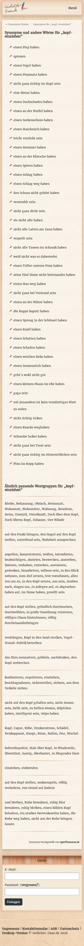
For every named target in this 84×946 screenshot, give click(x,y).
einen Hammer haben (29, 147)
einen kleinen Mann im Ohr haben (38, 384)
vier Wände (55, 520)
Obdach (40, 504)
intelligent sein (27, 713)
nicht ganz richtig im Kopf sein (36, 84)
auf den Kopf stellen (20, 607)
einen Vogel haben (27, 65)
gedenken (12, 570)
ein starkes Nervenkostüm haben (44, 813)
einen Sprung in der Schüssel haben (40, 320)
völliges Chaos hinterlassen (25, 617)
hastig (27, 753)
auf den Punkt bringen (21, 534)
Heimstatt (55, 504)
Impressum (10, 929)
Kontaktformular (35, 929)
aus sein (58, 581)
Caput (18, 728)
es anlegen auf (42, 587)
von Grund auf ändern (38, 788)
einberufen (30, 768)
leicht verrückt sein (27, 138)
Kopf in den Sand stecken (43, 637)
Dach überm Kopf (18, 520)
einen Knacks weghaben (31, 427)
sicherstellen (41, 683)
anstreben (68, 560)
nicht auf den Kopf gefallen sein (29, 703)
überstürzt (12, 753)
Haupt (31, 733)
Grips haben (50, 713)
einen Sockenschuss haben (33, 120)
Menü (72, 8)
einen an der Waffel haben (33, 111)
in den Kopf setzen (36, 581)
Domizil (21, 514)
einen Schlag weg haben (31, 184)
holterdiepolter (16, 748)
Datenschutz (69, 929)
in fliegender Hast (65, 753)
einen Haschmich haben (31, 129)
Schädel (62, 728)
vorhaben (25, 565)
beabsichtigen (15, 560)
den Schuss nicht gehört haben (36, 193)
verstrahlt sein (24, 202)
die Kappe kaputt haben (31, 311)
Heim (9, 514)
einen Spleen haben (28, 165)
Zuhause (39, 520)
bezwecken (50, 560)
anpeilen (11, 554)
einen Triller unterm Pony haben (37, 266)
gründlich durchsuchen (54, 607)
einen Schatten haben (29, 338)
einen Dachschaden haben (32, 102)
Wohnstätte (31, 509)
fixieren (10, 565)
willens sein (50, 570)
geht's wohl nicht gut (29, 375)
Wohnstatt (12, 509)
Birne (41, 733)
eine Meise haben (26, 93)
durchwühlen (15, 612)
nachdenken (60, 657)
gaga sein (20, 393)
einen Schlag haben (27, 175)
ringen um (22, 587)
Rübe (28, 728)
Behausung (24, 504)
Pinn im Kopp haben (28, 464)
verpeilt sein (22, 238)
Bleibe (9, 504)
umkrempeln (47, 782)
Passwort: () (22, 885)
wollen (48, 554)
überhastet (42, 753)
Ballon (52, 733)
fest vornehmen (57, 576)
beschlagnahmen (17, 683)
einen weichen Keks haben (33, 357)
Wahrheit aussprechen (59, 540)
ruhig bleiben (31, 808)
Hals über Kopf (41, 748)
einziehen (51, 677)
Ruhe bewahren (36, 802)
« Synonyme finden (17, 24)
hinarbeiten (30, 570)
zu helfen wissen (42, 708)
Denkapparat (14, 733)
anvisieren (58, 565)
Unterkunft (37, 514)
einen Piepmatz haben (30, 74)
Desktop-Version (15, 933)
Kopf (8, 728)
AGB (54, 929)
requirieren (33, 677)
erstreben (41, 565)
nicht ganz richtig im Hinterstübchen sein (45, 455)
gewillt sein (56, 592)
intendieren (64, 554)
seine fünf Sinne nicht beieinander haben (44, 275)
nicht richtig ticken (27, 418)
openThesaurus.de (69, 842)
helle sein (20, 708)
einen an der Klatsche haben (34, 156)
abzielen (34, 560)
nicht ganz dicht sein (29, 211)
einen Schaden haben (29, 347)
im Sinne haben (33, 592)
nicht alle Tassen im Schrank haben (40, 247)
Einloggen (13, 902)
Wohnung (49, 509)
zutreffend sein (28, 540)
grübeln (43, 657)
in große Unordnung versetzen (49, 612)
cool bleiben (14, 802)
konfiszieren (14, 677)
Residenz (65, 509)
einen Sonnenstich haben (32, 366)
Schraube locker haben (30, 436)
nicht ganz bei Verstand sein (34, 293)
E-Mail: (11, 869)
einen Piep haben (26, 47)
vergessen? (30, 885)
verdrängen (13, 637)
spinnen (19, 56)
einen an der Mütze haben (33, 302)
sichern (58, 683)
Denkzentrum (44, 728)
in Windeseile (64, 748)
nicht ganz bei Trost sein (32, 445)
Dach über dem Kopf (63, 514)
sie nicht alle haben (28, 220)
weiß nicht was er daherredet (35, 256)
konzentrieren (30, 554)
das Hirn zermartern (20, 657)
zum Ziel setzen (31, 576)
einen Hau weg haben (29, 284)
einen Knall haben (26, 329)
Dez (62, 733)
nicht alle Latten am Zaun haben (37, 229)
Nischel (72, 733)
